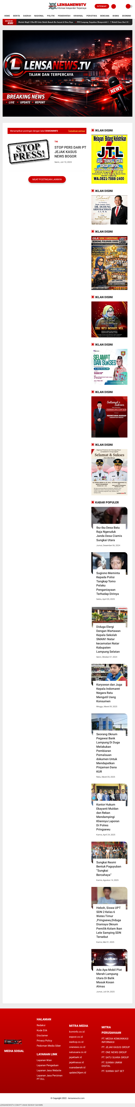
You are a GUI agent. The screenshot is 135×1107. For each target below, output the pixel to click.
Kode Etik (42, 1030)
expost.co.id (76, 1036)
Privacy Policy (44, 1040)
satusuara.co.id (77, 1052)
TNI (56, 141)
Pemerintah (64, 16)
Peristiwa (91, 16)
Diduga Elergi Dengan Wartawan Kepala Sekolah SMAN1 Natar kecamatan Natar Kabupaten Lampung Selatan (108, 639)
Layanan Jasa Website (49, 1070)
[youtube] (17, 6)
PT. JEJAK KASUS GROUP (116, 1047)
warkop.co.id (76, 1041)
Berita (16, 16)
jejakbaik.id (75, 1057)
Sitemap (102, 6)
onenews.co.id (77, 1047)
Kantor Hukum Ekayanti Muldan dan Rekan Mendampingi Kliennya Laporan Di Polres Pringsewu (107, 817)
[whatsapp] (14, 1057)
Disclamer (42, 1035)
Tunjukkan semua (76, 131)
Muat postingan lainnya (47, 179)
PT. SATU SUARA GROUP (115, 1057)
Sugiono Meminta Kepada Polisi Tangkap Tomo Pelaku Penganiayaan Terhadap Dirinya (108, 583)
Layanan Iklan (44, 1060)
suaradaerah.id (77, 1067)
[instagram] (13, 6)
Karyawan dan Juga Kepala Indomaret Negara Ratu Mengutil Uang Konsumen (109, 693)
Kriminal (78, 16)
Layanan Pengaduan (47, 1065)
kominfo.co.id (76, 1031)
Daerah (27, 16)
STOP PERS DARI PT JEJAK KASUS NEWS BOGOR (70, 151)
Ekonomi (126, 16)
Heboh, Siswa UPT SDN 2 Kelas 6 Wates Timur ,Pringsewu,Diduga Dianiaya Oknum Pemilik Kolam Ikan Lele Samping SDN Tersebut (109, 922)
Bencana (104, 16)
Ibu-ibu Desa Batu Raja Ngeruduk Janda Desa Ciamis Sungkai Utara (109, 534)
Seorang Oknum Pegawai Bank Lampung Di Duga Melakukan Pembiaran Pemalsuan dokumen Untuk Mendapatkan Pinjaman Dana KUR (108, 752)
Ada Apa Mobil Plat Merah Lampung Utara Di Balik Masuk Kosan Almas (109, 978)
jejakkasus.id (76, 1062)
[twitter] (8, 6)
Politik (51, 16)
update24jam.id (77, 1072)
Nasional (39, 16)
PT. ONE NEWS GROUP (114, 1052)
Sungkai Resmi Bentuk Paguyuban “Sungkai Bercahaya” (108, 869)
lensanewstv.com (76, 1098)
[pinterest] (19, 1057)
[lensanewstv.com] (67, 11)
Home (7, 16)
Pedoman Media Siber (49, 1045)
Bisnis (116, 16)
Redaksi (41, 1025)
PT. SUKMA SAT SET (113, 1071)
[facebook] (4, 6)
